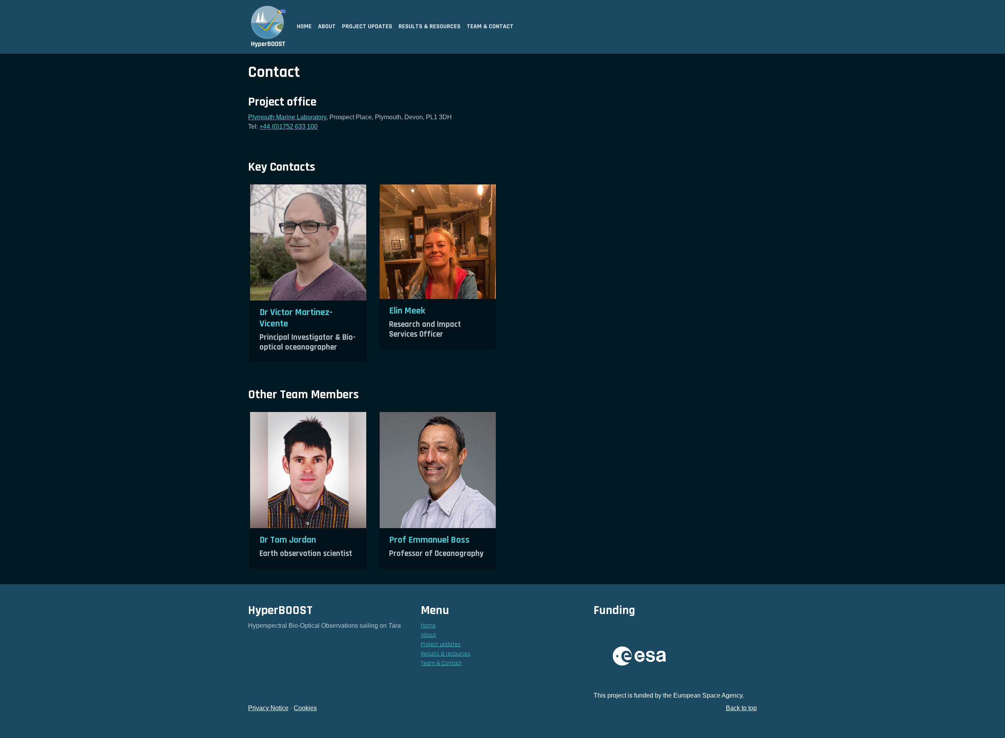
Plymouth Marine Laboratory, (288, 117)
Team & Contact (490, 26)
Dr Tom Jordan (287, 540)
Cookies (305, 708)
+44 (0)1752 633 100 (288, 126)
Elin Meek (407, 311)
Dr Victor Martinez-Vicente (296, 318)
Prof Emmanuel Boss (429, 540)
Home (304, 26)
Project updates (367, 26)
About (327, 26)
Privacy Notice (268, 708)
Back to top (741, 708)
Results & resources (429, 26)
